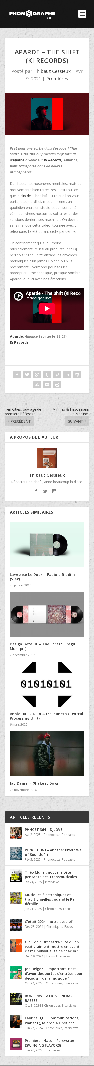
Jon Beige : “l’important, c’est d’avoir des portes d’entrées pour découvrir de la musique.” (54, 973)
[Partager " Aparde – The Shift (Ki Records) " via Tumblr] (47, 374)
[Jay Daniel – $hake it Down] (47, 753)
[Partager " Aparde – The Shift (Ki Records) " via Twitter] (27, 374)
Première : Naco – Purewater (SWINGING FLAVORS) (49, 1042)
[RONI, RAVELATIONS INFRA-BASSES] (16, 999)
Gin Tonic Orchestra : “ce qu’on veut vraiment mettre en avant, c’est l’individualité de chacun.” (53, 946)
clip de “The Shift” (35, 195)
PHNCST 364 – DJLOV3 (43, 829)
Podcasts (68, 834)
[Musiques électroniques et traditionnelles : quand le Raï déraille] (16, 898)
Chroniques (53, 909)
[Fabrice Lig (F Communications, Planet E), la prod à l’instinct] (16, 1021)
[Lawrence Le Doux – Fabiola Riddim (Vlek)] (47, 544)
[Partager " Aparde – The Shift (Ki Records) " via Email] (47, 385)
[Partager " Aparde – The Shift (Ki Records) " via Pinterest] (57, 374)
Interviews (52, 882)
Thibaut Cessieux (52, 71)
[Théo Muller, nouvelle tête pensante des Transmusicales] (16, 875)
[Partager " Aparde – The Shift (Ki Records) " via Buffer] (77, 374)
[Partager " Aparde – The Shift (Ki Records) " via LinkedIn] (67, 374)
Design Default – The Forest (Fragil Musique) (42, 646)
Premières (57, 79)
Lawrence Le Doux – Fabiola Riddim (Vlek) (42, 576)
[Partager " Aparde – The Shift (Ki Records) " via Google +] (37, 374)
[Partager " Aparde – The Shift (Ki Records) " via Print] (57, 385)
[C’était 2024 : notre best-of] (16, 925)
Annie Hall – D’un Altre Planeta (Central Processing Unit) (46, 716)
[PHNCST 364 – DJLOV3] (16, 833)
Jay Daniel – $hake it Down (35, 783)
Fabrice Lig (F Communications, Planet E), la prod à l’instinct (52, 1020)
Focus (67, 909)
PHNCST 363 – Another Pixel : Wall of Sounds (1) (54, 852)
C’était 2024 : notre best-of (49, 921)
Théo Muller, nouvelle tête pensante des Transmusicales (51, 874)
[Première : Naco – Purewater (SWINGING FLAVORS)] (16, 1044)
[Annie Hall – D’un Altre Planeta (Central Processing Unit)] (47, 684)
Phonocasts (52, 834)
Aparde (18, 160)
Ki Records (52, 160)
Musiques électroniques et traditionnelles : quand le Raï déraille (50, 899)
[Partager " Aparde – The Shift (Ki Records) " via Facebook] (17, 374)
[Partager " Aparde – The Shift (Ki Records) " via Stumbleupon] (37, 385)
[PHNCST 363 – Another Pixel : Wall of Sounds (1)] (16, 853)
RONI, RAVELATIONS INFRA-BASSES (48, 998)
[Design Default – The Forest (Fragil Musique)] (47, 614)
